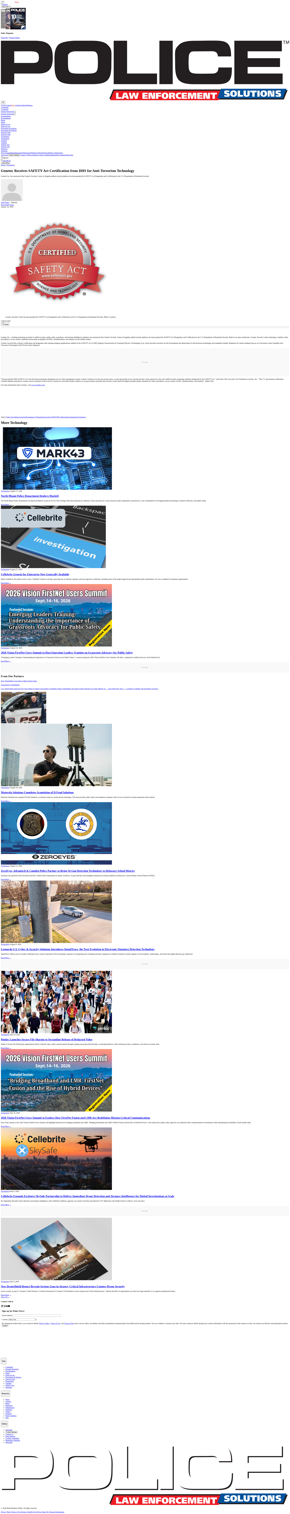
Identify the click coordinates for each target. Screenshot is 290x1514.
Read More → (6, 505)
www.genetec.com (38, 385)
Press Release (33, 155)
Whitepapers (26, 153)
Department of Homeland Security (38, 417)
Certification (63, 417)
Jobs (61, 153)
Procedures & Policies (9, 128)
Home (3, 165)
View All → (5, 1297)
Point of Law (5, 124)
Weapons (4, 149)
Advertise (4, 155)
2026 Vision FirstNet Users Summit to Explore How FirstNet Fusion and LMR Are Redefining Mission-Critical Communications (75, 1117)
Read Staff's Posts (7, 205)
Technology (5, 137)
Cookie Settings (14, 155)
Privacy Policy (6, 1512)
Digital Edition (14, 38)
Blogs (13, 153)
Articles (21, 2)
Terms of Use (16, 1512)
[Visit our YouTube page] (9, 1307)
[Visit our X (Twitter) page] (4, 1307)
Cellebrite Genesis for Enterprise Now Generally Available (35, 574)
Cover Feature (10, 2)
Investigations (6, 116)
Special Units (5, 132)
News (17, 2)
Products (45, 153)
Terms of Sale (26, 1512)
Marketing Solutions (59, 155)
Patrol (3, 120)
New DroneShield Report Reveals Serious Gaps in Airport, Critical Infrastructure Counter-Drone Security (63, 1286)
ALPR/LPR (54, 417)
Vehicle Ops (5, 145)
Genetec (23, 417)
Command (4, 107)
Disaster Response (7, 112)
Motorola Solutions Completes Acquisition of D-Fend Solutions (37, 792)
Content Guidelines (45, 155)
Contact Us (24, 155)
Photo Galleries (54, 153)
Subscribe (4, 38)
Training (4, 141)
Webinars (32, 2)
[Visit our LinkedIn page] (6, 1307)
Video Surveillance (13, 417)
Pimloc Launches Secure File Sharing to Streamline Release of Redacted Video (46, 1039)
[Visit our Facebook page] (2, 1307)
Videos (26, 2)
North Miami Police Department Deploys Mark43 (30, 495)
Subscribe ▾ (6, 7)
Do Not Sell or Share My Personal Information (47, 1512)
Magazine (18, 153)
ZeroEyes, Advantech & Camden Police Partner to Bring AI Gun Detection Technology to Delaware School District (68, 870)
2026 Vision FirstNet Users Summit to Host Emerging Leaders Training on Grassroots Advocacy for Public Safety (67, 652)
